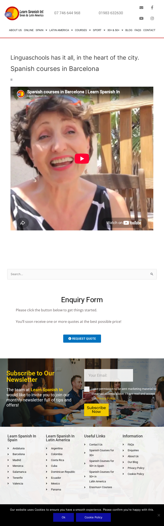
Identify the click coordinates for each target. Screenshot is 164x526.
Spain (39, 30)
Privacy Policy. (106, 398)
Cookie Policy (93, 517)
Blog (128, 30)
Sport (97, 30)
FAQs (138, 30)
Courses (81, 30)
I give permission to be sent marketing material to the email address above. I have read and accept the (124, 393)
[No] (159, 515)
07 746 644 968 (67, 13)
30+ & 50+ (113, 30)
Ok (63, 517)
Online (29, 30)
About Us (15, 30)
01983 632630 (111, 13)
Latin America (59, 30)
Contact (149, 30)
